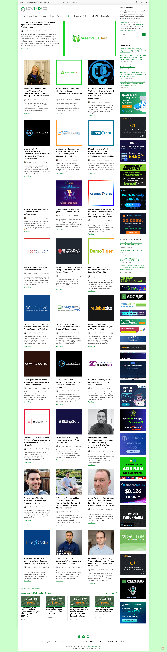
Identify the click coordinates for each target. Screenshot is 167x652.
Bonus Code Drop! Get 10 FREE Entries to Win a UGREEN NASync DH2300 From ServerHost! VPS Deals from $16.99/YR (133, 57)
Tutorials (59, 16)
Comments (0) (42, 31)
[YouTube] (141, 2)
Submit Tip (66, 2)
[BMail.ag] (133, 185)
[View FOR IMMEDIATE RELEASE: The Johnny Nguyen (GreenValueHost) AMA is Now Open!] (69, 85)
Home (23, 16)
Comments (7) (44, 218)
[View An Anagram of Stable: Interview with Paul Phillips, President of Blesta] (37, 494)
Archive (69, 648)
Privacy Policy (85, 648)
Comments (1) (78, 99)
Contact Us (76, 648)
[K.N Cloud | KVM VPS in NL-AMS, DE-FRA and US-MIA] (133, 234)
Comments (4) (76, 215)
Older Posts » (35, 588)
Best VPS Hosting (44, 2)
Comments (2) (108, 160)
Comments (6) (45, 507)
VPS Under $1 (44, 16)
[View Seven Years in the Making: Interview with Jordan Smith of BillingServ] (69, 434)
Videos (86, 16)
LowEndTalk (94, 16)
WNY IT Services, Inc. (94, 646)
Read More (24, 48)
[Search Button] (144, 34)
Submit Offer (56, 2)
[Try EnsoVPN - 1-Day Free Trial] (133, 210)
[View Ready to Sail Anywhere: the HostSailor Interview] (37, 263)
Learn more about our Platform (129, 30)
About (21, 2)
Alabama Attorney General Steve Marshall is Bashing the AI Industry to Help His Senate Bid (133, 50)
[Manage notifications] (163, 648)
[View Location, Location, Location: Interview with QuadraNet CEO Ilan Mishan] (101, 376)
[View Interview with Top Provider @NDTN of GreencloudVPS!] (69, 205)
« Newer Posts (25, 588)
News (52, 16)
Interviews (68, 16)
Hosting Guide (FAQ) (32, 2)
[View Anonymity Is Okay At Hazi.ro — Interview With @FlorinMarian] (37, 205)
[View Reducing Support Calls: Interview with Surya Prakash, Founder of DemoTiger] (101, 263)
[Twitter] (146, 2)
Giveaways (77, 16)
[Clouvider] (133, 161)
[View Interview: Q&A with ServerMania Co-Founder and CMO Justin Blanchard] (69, 555)
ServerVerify (105, 16)
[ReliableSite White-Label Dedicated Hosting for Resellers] (133, 137)
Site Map (97, 648)
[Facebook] (136, 2)
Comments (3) (108, 102)
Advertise (74, 2)
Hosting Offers (32, 16)
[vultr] (133, 113)
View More (110, 593)
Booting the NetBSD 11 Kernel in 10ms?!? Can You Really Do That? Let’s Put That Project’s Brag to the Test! (132, 83)
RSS (92, 648)
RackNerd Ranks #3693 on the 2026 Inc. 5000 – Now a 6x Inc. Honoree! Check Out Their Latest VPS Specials (133, 74)
